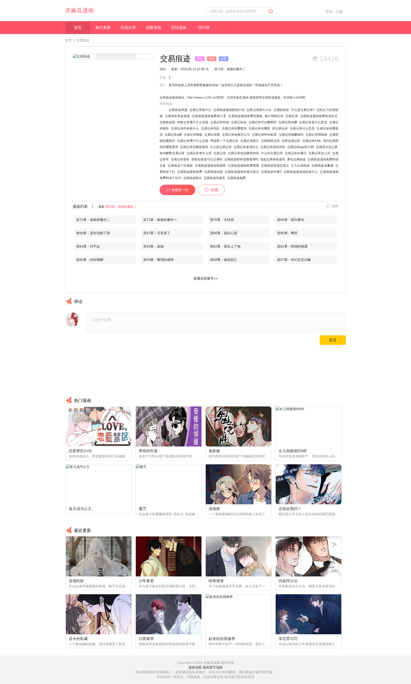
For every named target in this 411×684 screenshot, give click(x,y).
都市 (235, 58)
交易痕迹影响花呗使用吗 (241, 159)
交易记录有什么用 (198, 153)
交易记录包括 (210, 128)
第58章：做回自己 (223, 260)
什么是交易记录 (221, 147)
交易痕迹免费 (236, 178)
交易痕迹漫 (167, 122)
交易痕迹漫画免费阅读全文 (319, 116)
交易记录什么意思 (302, 128)
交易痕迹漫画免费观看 (243, 165)
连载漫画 (153, 27)
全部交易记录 (291, 141)
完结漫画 (178, 27)
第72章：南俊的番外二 (121, 206)
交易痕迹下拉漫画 (180, 165)
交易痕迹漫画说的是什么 (301, 171)
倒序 (335, 206)
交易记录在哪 (288, 122)
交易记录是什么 (200, 110)
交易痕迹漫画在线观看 (210, 165)
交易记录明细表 (316, 134)
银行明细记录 (274, 116)
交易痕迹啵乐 (192, 178)
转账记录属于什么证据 (192, 122)
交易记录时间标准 (264, 134)
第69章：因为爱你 (290, 220)
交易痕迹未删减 (322, 165)
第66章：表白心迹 (223, 233)
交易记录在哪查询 (234, 128)
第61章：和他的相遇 (292, 246)
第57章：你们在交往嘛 (294, 260)
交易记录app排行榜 (300, 147)
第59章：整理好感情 (158, 260)
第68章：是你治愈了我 (93, 233)
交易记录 (219, 153)
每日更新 (103, 27)
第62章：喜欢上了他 (225, 246)
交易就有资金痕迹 (177, 116)
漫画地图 (195, 667)
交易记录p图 (173, 134)
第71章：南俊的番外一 (160, 220)
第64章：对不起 (88, 246)
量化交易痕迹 (296, 159)
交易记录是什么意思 (313, 122)
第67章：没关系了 (156, 233)
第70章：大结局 (222, 220)
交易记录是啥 (180, 159)
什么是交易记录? (303, 110)
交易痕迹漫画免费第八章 (209, 116)
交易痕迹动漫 (213, 171)
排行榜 (204, 27)
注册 (339, 11)
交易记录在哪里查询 (194, 147)
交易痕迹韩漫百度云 (275, 165)
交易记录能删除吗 (291, 134)
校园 (212, 58)
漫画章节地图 (213, 667)
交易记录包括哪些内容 (243, 153)
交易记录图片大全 (258, 110)
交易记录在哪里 (259, 128)
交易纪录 (291, 116)
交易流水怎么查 (327, 147)
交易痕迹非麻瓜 (214, 178)
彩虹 (200, 58)
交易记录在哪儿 (296, 153)
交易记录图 (212, 134)
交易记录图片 (249, 141)
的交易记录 (280, 128)
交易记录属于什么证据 (192, 141)
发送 (333, 340)
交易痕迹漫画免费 (189, 171)
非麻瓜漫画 (79, 10)
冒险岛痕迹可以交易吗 (206, 159)
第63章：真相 (153, 246)
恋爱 (223, 58)
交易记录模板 (193, 134)
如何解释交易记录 (172, 153)
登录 (329, 12)
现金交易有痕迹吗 (272, 159)
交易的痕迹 (281, 110)
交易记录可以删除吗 (263, 122)
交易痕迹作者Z (271, 171)
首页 (78, 27)
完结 (163, 69)
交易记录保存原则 (272, 147)
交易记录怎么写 (319, 153)
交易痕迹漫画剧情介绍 (229, 110)
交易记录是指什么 (246, 147)
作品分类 (128, 27)
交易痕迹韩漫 (178, 110)
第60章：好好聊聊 (89, 260)
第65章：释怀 (287, 233)
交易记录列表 (311, 141)
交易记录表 (239, 122)
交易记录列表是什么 (185, 128)
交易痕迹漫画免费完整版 (245, 116)
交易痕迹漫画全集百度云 (242, 171)
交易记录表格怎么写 (236, 134)
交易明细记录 (270, 141)
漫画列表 (80, 206)
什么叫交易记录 (272, 153)
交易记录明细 (219, 122)
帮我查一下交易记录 (224, 141)
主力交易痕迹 (300, 165)
